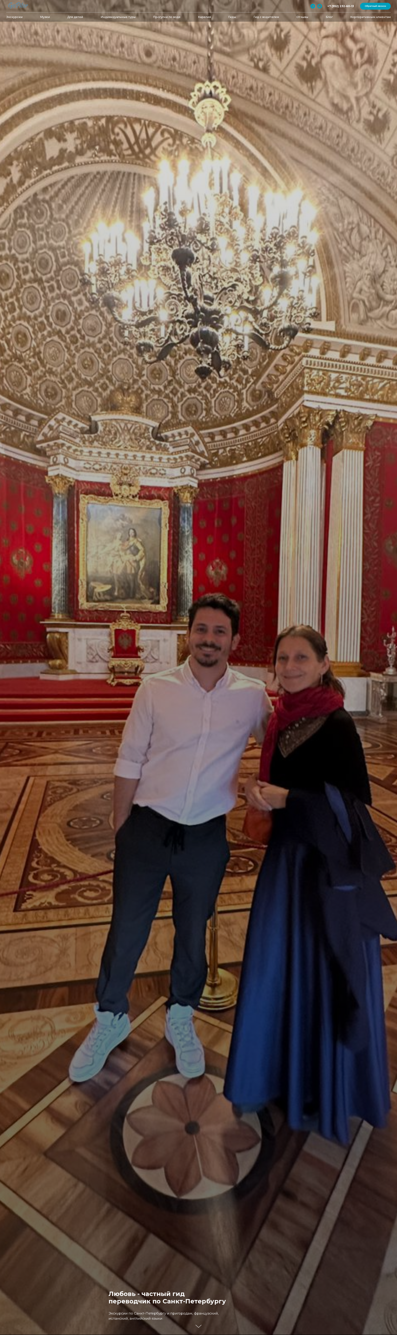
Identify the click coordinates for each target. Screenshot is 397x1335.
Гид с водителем (266, 17)
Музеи (45, 17)
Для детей (75, 17)
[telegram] (312, 6)
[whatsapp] (319, 6)
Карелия (204, 17)
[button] (375, 6)
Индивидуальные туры (118, 17)
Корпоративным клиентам (370, 17)
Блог (329, 17)
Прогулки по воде (167, 17)
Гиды (232, 17)
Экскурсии (14, 17)
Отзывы (302, 17)
